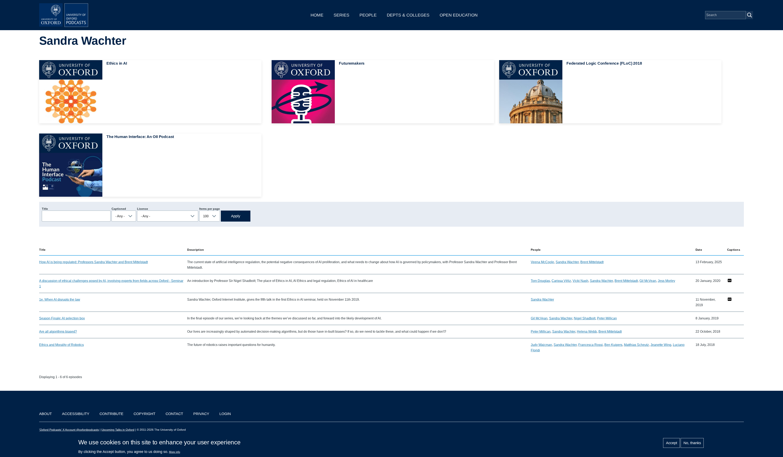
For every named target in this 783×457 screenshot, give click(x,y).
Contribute (111, 414)
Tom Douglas (540, 281)
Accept (671, 443)
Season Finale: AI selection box (62, 318)
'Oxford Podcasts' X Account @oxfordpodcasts (69, 429)
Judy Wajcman (541, 345)
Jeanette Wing (660, 345)
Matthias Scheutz (636, 345)
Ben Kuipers (613, 345)
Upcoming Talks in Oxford (117, 429)
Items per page (209, 208)
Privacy (201, 414)
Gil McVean (647, 281)
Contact (174, 414)
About (45, 414)
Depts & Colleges (408, 15)
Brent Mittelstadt (592, 262)
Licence (142, 208)
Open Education (459, 15)
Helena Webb (587, 331)
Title (45, 208)
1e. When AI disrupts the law (59, 299)
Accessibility (75, 414)
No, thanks (692, 443)
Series (341, 15)
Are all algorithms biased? (58, 331)
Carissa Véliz (561, 281)
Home (317, 15)
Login (225, 414)
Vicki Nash (580, 281)
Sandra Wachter (567, 262)
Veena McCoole (542, 262)
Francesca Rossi (590, 345)
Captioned (119, 208)
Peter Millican (607, 318)
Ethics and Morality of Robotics (61, 345)
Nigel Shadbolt (584, 318)
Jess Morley (666, 281)
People (368, 15)
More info (174, 452)
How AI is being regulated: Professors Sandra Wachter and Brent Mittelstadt (93, 262)
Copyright (144, 414)
